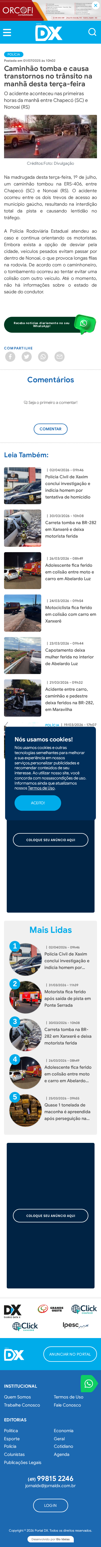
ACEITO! (38, 802)
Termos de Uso (68, 1397)
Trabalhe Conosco (22, 1405)
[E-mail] (59, 357)
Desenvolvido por (51, 1539)
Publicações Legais (22, 1462)
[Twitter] (27, 357)
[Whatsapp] (43, 357)
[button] (48, 325)
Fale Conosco (67, 1405)
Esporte (12, 1439)
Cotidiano (63, 1446)
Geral (59, 1439)
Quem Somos (17, 1397)
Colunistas (14, 1454)
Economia (64, 1430)
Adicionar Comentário (56, 432)
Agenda (61, 1454)
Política (11, 1430)
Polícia (14, 54)
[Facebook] (10, 357)
